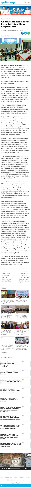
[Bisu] (26, 468)
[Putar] (2, 468)
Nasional (10, 30)
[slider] (14, 468)
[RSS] (19, 482)
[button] (15, 461)
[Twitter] (17, 482)
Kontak (28, 477)
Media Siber (22, 477)
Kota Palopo (9, 19)
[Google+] (14, 482)
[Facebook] (12, 482)
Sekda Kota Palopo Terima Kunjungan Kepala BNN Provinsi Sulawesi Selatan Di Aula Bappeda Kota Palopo (24, 277)
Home (2, 19)
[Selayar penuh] (28, 468)
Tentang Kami (8, 477)
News (14, 30)
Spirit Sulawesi (9, 36)
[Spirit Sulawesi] (8, 3)
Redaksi (15, 477)
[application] (15, 461)
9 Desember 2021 (22, 30)
